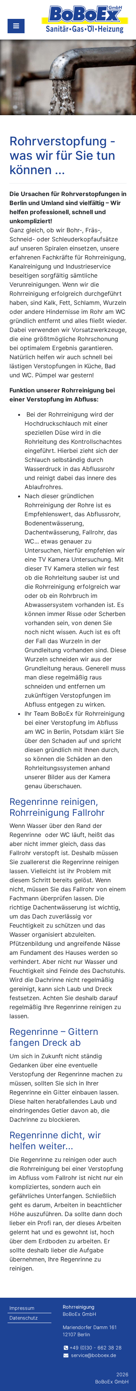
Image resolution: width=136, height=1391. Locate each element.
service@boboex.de (93, 1355)
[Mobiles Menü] (16, 26)
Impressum (21, 1308)
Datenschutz (23, 1318)
